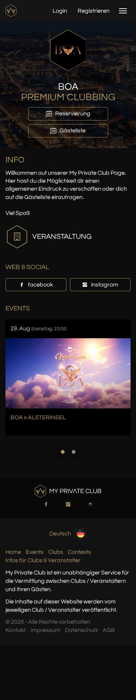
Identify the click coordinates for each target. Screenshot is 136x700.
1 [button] (62, 451)
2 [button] (73, 451)
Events (35, 552)
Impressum (45, 630)
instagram (104, 285)
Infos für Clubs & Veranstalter (43, 560)
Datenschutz (81, 630)
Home (13, 552)
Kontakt (15, 630)
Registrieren (94, 11)
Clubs (55, 552)
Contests (79, 552)
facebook (40, 285)
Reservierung (72, 113)
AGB (109, 630)
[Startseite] (11, 10)
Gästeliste (72, 130)
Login (60, 11)
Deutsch (60, 533)
